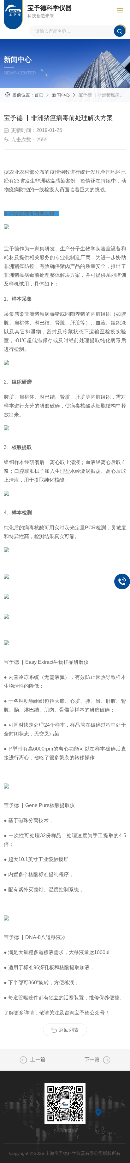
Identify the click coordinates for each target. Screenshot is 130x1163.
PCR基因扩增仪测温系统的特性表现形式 (23, 1060)
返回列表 (69, 1030)
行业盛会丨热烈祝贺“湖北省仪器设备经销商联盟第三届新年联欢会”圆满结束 (106, 1060)
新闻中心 (61, 94)
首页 (38, 94)
